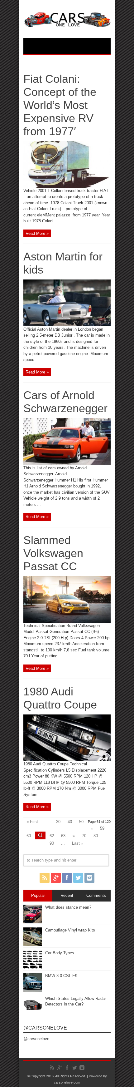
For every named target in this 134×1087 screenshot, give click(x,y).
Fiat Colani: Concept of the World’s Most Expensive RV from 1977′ (59, 105)
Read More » (37, 233)
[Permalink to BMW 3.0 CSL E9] (32, 990)
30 (58, 821)
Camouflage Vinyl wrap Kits (70, 930)
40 (70, 821)
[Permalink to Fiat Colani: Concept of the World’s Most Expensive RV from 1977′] (67, 186)
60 (28, 835)
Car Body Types (59, 953)
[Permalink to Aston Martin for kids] (67, 325)
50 (81, 821)
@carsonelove (45, 1027)
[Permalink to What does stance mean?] (32, 922)
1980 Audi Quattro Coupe (60, 698)
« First (32, 821)
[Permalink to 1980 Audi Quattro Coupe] (67, 759)
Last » (77, 843)
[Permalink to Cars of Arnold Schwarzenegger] (67, 463)
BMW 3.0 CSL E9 (61, 975)
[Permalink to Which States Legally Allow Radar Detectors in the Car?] (32, 1013)
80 (95, 835)
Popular (38, 895)
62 (52, 835)
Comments (96, 895)
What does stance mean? (68, 907)
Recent (66, 895)
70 (84, 835)
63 (63, 835)
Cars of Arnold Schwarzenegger (65, 402)
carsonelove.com (67, 1082)
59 (102, 828)
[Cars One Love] (67, 22)
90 (52, 843)
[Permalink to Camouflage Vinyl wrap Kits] (32, 944)
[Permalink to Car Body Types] (32, 967)
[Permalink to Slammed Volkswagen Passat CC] (67, 621)
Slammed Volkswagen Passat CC (53, 553)
